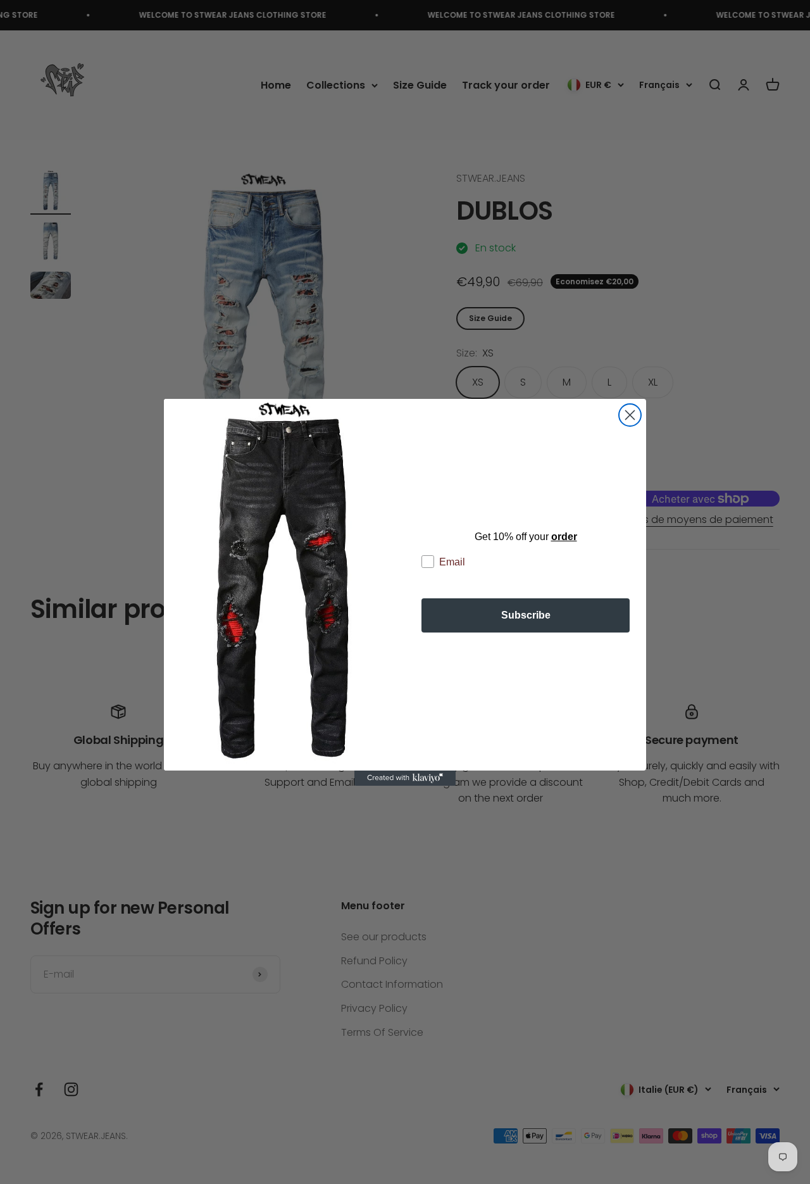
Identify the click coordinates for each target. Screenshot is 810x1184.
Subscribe (526, 615)
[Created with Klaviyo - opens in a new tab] (405, 778)
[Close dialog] (630, 415)
